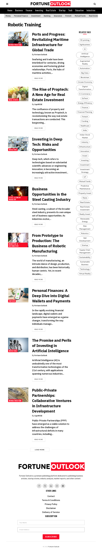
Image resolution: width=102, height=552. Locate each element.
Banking (47, 16)
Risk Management (84, 227)
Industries (91, 10)
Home (9, 10)
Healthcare (84, 126)
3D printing (84, 40)
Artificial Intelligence (85, 55)
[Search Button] (94, 3)
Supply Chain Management (84, 251)
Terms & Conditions (51, 500)
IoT (85, 177)
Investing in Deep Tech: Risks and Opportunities (47, 144)
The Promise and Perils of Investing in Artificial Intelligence (51, 345)
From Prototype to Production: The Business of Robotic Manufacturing (49, 243)
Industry (84, 142)
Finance (29, 10)
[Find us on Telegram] (63, 486)
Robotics (85, 233)
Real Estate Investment (85, 208)
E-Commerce (84, 94)
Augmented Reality (85, 62)
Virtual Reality (85, 274)
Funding (84, 121)
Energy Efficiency (85, 103)
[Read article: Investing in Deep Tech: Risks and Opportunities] (18, 144)
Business (19, 10)
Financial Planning (84, 112)
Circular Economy (85, 82)
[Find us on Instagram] (57, 486)
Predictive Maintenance (85, 187)
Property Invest (84, 193)
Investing (39, 10)
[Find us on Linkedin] (51, 486)
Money (8, 16)
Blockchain (85, 77)
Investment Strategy (85, 170)
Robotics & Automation (14, 245)
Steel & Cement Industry (15, 198)
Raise (85, 198)
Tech (70, 10)
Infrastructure (15, 44)
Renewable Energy (84, 220)
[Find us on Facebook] (39, 486)
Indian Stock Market (85, 136)
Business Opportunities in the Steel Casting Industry (51, 194)
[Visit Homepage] (50, 3)
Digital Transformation (84, 87)
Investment (36, 16)
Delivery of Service (51, 512)
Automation (85, 68)
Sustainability (84, 257)
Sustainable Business (85, 263)
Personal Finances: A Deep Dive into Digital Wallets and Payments (51, 295)
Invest (84, 156)
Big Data (84, 73)
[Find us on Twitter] (45, 486)
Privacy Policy (51, 504)
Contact (51, 496)
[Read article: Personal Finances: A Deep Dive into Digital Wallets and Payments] (18, 295)
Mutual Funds (80, 16)
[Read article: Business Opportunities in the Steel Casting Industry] (18, 193)
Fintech (68, 16)
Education (79, 10)
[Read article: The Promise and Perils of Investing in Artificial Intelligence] (18, 345)
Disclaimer (51, 508)
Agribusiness (85, 44)
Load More (40, 450)
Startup (62, 10)
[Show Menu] (7, 3)
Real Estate (51, 10)
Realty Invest (84, 214)
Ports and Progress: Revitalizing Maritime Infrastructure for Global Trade (50, 42)
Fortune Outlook (40, 54)
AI (85, 49)
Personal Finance (21, 16)
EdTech (85, 98)
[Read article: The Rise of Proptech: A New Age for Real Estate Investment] (18, 94)
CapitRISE (38, 104)
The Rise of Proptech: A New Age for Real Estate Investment (50, 94)
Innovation (84, 151)
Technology (85, 269)
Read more (39, 78)
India (85, 130)
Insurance (58, 16)
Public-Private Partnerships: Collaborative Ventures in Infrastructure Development (51, 401)
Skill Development (84, 239)
